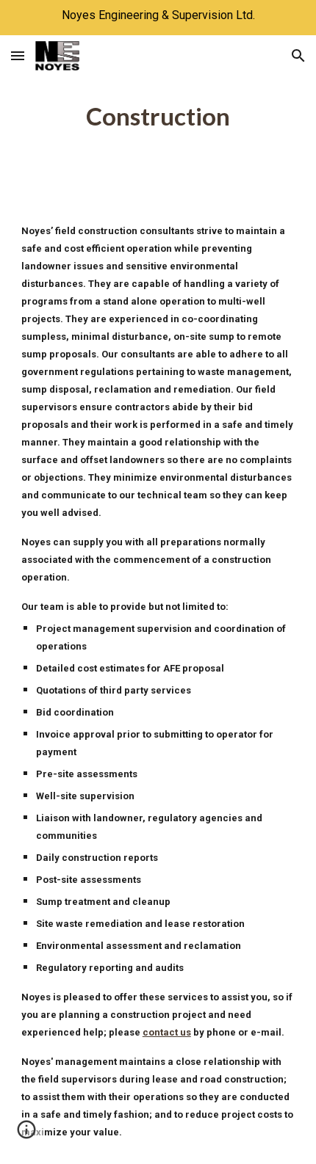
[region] (158, 17)
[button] (17, 55)
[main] (158, 116)
